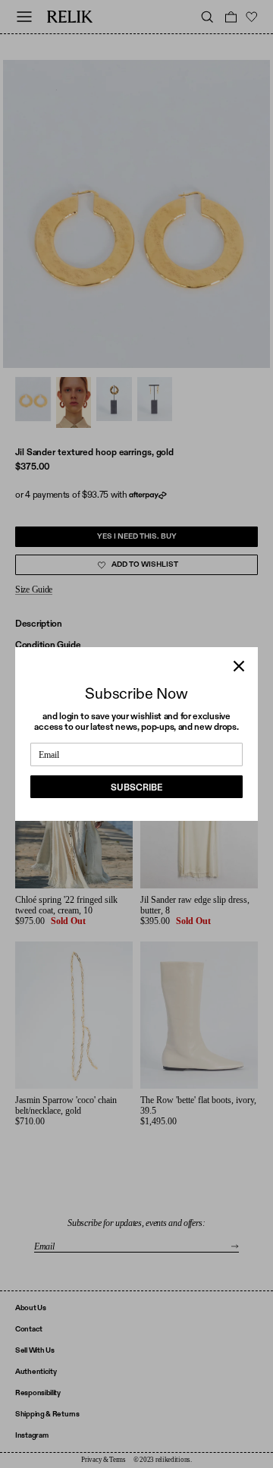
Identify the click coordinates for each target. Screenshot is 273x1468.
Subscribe (136, 787)
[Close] (239, 666)
